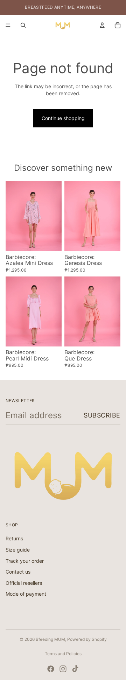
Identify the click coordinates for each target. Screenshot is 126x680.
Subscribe (102, 415)
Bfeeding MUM (50, 639)
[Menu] (8, 25)
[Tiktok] (75, 669)
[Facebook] (51, 669)
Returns (14, 539)
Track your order (25, 561)
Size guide (18, 550)
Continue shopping (63, 118)
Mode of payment (26, 594)
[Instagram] (63, 669)
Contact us (18, 572)
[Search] (23, 25)
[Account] (102, 25)
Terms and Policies (63, 653)
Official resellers (24, 583)
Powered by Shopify (87, 639)
